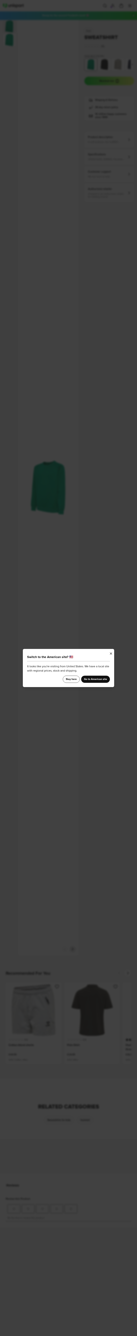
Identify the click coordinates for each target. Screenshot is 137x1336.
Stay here (71, 679)
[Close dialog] (111, 653)
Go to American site (95, 679)
